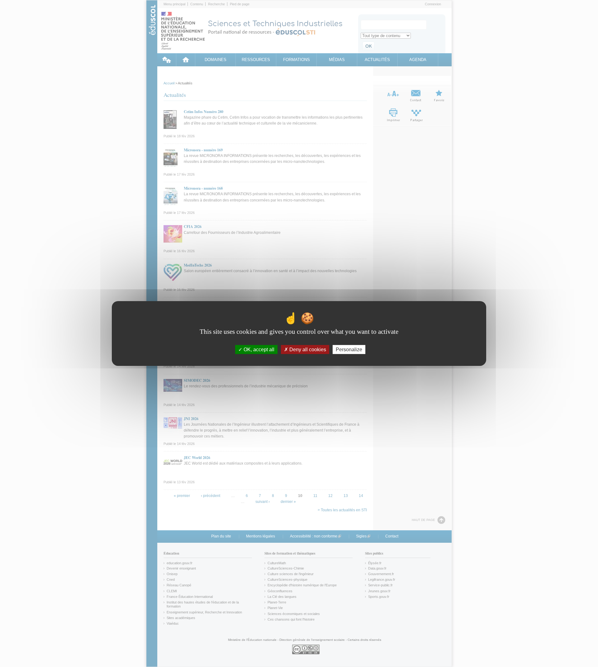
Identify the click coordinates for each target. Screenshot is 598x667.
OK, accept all (258, 349)
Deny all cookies (307, 349)
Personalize (349, 349)
